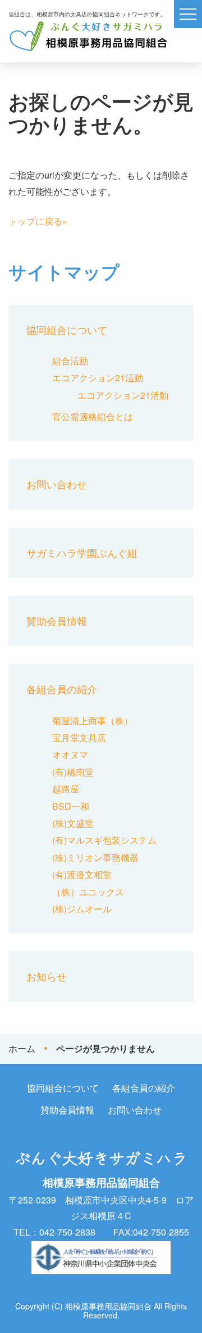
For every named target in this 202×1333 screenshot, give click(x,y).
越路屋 (65, 788)
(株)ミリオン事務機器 (95, 857)
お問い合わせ (56, 483)
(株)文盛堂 (73, 823)
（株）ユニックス (88, 891)
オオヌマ (70, 754)
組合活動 (70, 360)
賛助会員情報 (56, 620)
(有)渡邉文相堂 (82, 874)
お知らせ (46, 976)
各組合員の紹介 (61, 688)
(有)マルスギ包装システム (104, 839)
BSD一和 (70, 806)
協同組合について (66, 329)
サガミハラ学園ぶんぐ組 (81, 552)
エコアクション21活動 (97, 377)
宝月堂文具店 (79, 737)
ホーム (21, 1048)
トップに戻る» (37, 221)
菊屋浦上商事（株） (92, 720)
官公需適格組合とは (92, 416)
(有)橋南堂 (73, 771)
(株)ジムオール (82, 908)
